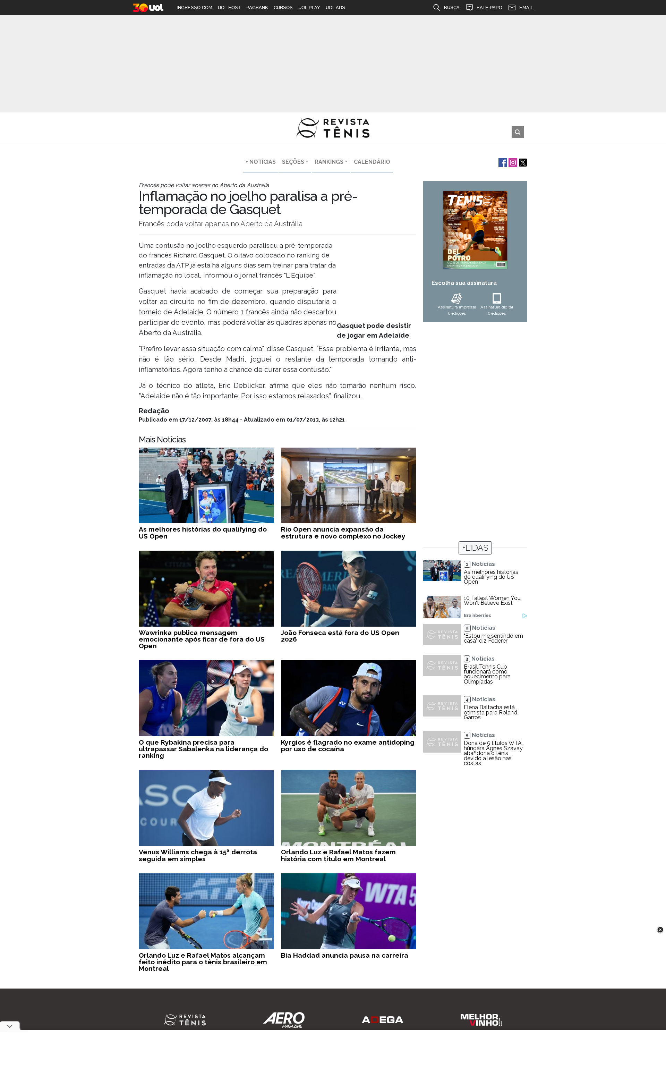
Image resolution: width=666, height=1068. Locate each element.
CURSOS (283, 7)
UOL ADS (335, 7)
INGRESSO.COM (194, 7)
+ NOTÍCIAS (261, 162)
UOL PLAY (309, 7)
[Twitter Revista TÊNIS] (522, 162)
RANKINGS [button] (329, 162)
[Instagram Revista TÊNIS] (512, 162)
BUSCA (452, 7)
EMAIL (526, 7)
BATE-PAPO (489, 7)
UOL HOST (229, 7)
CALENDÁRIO (372, 162)
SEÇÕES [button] (293, 162)
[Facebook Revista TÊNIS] (502, 162)
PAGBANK (257, 7)
